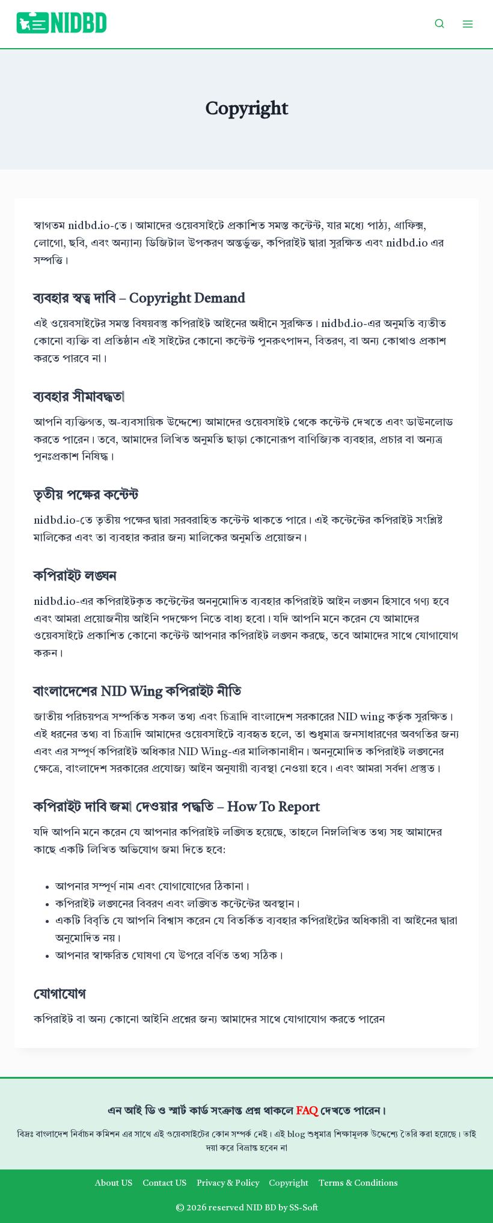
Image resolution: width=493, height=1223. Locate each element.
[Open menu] (467, 23)
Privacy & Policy (228, 1183)
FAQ (308, 1111)
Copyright (288, 1183)
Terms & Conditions (358, 1183)
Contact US (164, 1183)
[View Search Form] (439, 24)
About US (113, 1183)
